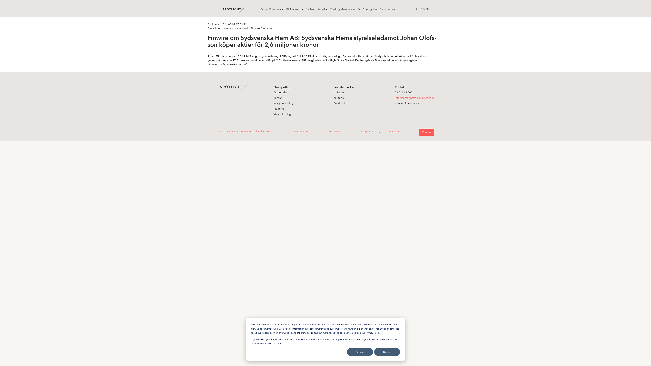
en (422, 9)
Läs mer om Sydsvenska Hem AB (228, 64)
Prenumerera (388, 9)
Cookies (426, 132)
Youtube (338, 97)
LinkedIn (338, 92)
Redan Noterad (315, 9)
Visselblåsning (282, 114)
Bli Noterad (293, 9)
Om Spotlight (366, 9)
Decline (387, 351)
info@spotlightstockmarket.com (414, 97)
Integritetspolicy (283, 103)
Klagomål (279, 108)
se (427, 9)
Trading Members (341, 9)
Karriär (277, 97)
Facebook (339, 103)
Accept (360, 351)
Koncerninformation (407, 103)
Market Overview (270, 9)
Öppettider (280, 92)
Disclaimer (266, 28)
